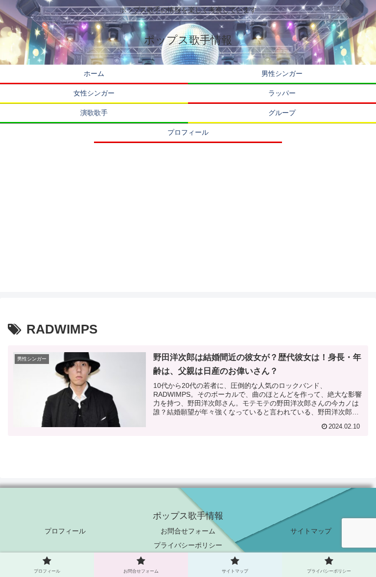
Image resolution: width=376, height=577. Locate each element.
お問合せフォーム (188, 531)
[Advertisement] (188, 223)
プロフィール (65, 531)
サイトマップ (310, 531)
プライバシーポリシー (188, 545)
